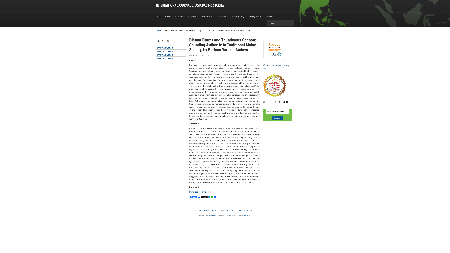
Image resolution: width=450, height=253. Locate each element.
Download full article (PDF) (200, 192)
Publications (179, 16)
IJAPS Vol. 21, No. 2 (164, 55)
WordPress (212, 216)
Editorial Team (210, 210)
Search (290, 22)
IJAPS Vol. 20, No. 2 (164, 48)
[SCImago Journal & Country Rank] (277, 66)
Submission (206, 16)
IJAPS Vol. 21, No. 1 (164, 58)
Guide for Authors (228, 210)
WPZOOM (247, 216)
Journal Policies (222, 16)
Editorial (168, 16)
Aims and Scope (245, 210)
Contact (270, 16)
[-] (190, 5)
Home (158, 16)
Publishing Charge (238, 16)
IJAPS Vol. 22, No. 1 (164, 51)
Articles (198, 210)
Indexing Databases (256, 16)
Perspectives (193, 16)
